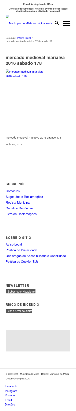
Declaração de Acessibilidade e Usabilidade (36, 255)
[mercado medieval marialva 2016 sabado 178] (27, 76)
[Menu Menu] (64, 23)
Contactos (13, 191)
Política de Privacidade (21, 250)
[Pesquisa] (54, 23)
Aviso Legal (14, 244)
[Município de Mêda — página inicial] (31, 23)
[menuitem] (54, 23)
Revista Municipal (18, 202)
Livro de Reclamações (21, 213)
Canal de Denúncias (20, 208)
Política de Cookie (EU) (22, 261)
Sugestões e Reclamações (24, 196)
